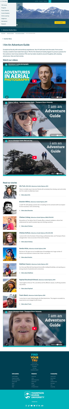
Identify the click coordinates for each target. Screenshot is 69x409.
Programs (3, 8)
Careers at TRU (53, 376)
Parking (52, 379)
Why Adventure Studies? (19, 33)
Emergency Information (34, 364)
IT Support (33, 385)
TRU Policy (34, 368)
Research (3, 24)
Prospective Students (15, 378)
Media (13, 386)
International (4, 21)
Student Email (33, 381)
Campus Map (53, 386)
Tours (51, 385)
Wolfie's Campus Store (35, 379)
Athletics (45, 1)
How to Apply (59, 22)
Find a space (53, 383)
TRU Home (4, 5)
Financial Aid (33, 376)
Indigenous (4, 18)
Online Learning (5, 16)
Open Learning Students (16, 379)
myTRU (36, 1)
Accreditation (34, 366)
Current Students (5, 13)
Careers (41, 1)
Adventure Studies (10, 33)
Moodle (32, 383)
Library (32, 378)
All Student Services (34, 386)
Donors (13, 385)
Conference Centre (54, 381)
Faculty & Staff (14, 381)
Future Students (5, 10)
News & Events (53, 378)
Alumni (13, 383)
